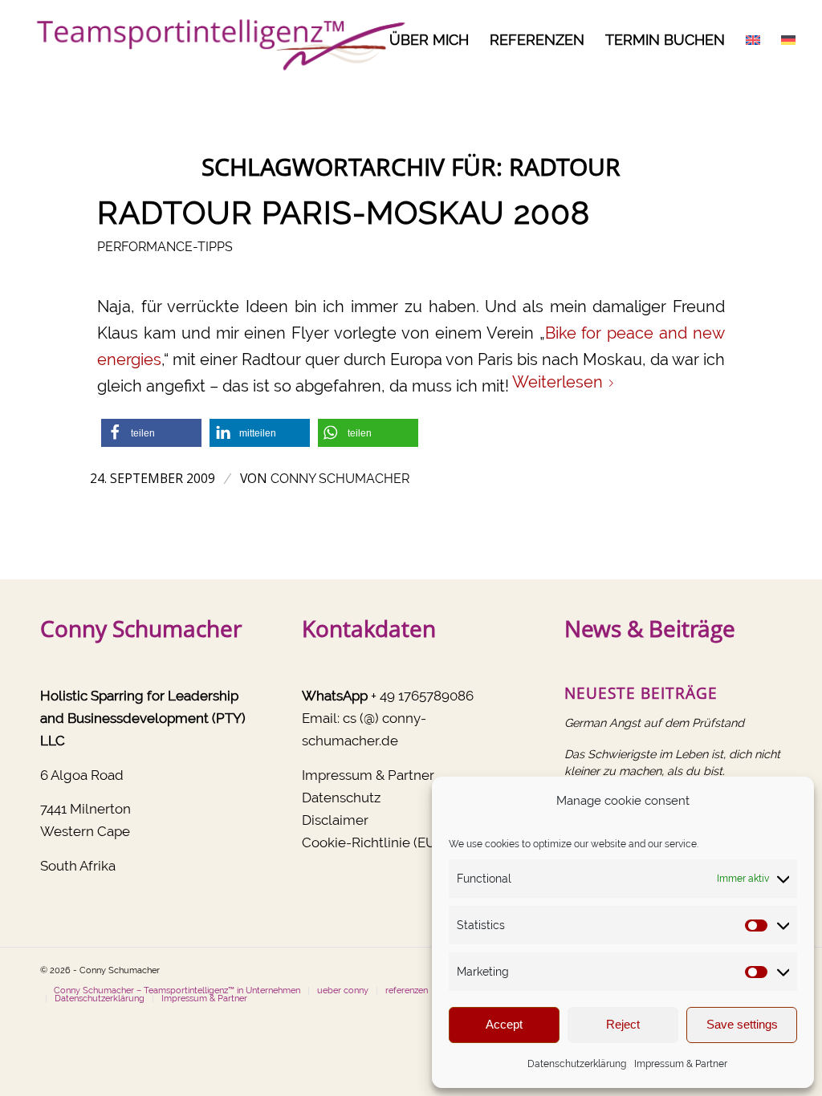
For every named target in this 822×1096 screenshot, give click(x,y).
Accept (504, 1024)
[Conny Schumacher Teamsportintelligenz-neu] (217, 40)
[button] (151, 433)
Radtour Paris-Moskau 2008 (343, 212)
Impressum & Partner (680, 1064)
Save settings (742, 1024)
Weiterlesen (557, 382)
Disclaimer (335, 820)
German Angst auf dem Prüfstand (654, 722)
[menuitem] (429, 40)
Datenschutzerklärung (576, 1064)
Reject (623, 1024)
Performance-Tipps (165, 246)
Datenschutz (341, 798)
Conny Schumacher (340, 478)
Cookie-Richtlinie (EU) (371, 842)
